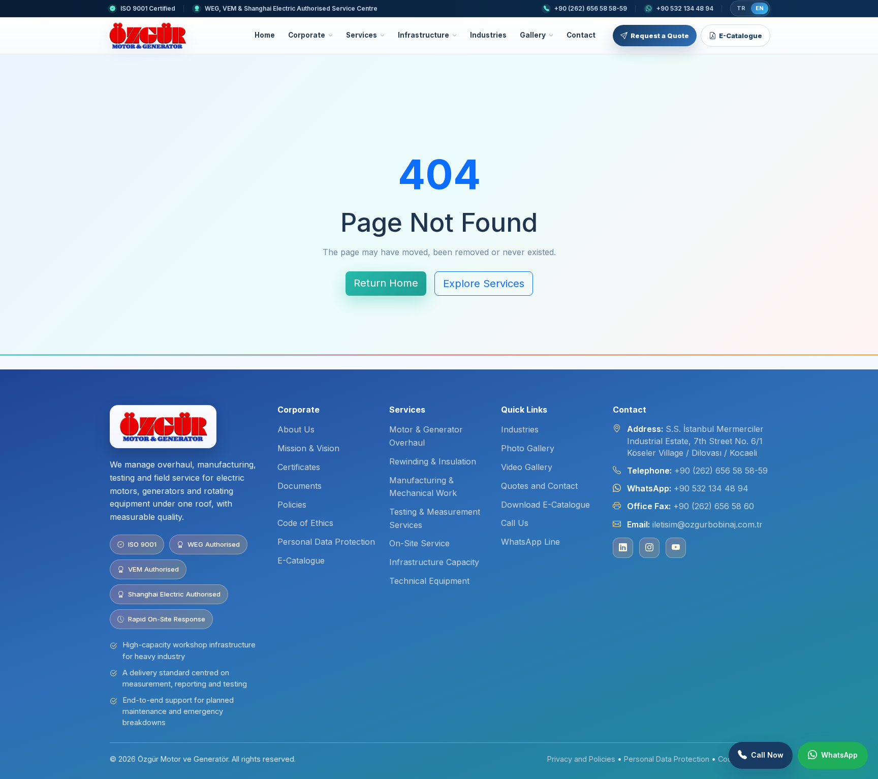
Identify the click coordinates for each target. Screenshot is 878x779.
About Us (296, 429)
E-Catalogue (740, 36)
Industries (488, 35)
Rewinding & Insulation (432, 461)
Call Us (514, 523)
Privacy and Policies (581, 759)
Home (265, 35)
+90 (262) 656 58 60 (713, 506)
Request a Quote (660, 36)
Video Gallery (526, 467)
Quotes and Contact (539, 486)
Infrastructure (423, 35)
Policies (291, 505)
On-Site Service (419, 543)
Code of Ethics (305, 523)
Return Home (386, 283)
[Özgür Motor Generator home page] (147, 35)
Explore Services (483, 283)
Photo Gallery (527, 448)
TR (741, 8)
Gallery (533, 35)
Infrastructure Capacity (434, 562)
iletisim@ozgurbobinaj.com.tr (707, 524)
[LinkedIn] (623, 548)
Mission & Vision (308, 448)
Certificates (298, 467)
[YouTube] (676, 548)
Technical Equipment (429, 581)
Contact (581, 35)
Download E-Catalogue (545, 505)
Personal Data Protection (326, 542)
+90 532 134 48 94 (711, 488)
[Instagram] (649, 548)
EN (760, 8)
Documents (299, 486)
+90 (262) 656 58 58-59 (721, 470)
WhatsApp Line (530, 542)
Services (361, 35)
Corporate (306, 35)
